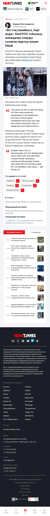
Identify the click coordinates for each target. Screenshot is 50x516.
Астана (6, 387)
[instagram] (23, 341)
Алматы (28, 387)
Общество (9, 19)
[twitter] (32, 341)
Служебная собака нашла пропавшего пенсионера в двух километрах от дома (22, 258)
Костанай (29, 401)
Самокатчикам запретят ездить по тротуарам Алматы (24, 239)
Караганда (29, 398)
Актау (5, 394)
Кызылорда (7, 405)
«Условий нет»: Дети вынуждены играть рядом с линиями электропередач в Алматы (24, 222)
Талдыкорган (30, 408)
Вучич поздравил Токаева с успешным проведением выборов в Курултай (24, 268)
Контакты (25, 495)
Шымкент (7, 390)
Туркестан (29, 412)
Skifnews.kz (27, 60)
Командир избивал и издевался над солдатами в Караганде (24, 212)
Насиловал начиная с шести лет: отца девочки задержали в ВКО (23, 314)
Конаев (28, 419)
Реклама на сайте (25, 492)
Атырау (6, 398)
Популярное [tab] (35, 232)
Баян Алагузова (13, 202)
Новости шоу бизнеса (31, 202)
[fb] (18, 341)
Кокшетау (7, 401)
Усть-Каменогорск (10, 419)
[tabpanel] (25, 279)
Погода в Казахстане (11, 429)
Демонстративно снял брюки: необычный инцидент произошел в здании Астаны (24, 278)
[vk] (13, 341)
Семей (27, 390)
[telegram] (37, 341)
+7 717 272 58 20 (9, 449)
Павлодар (29, 405)
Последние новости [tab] (14, 232)
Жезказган (29, 416)
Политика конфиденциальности (25, 482)
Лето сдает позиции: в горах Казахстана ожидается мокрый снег (22, 248)
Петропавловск (9, 408)
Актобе (28, 394)
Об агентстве (25, 489)
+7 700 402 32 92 (9, 452)
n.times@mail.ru (8, 460)
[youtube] (28, 341)
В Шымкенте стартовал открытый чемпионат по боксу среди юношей (23, 287)
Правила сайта (25, 486)
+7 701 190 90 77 (9, 471)
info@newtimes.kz (9, 468)
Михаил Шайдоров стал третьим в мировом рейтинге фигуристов (23, 306)
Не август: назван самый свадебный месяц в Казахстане (23, 297)
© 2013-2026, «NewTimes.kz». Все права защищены (25, 479)
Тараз (5, 412)
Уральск (6, 416)
